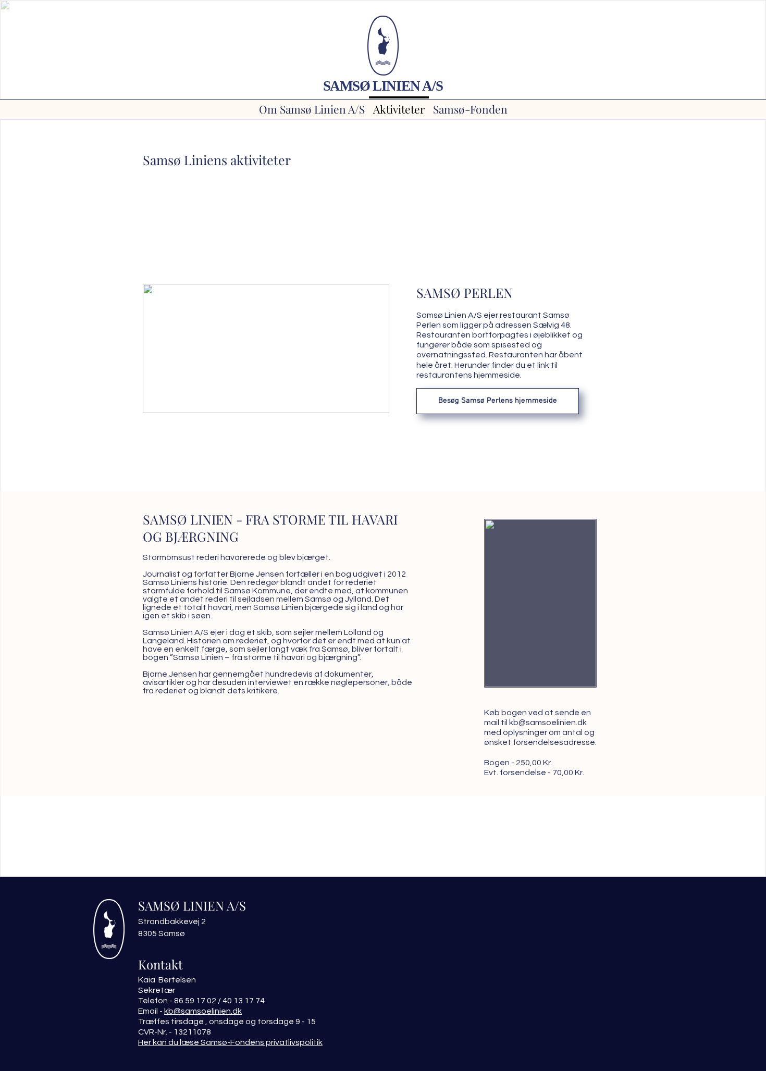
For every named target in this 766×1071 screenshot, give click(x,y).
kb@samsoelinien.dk (548, 722)
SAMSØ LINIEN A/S (383, 86)
